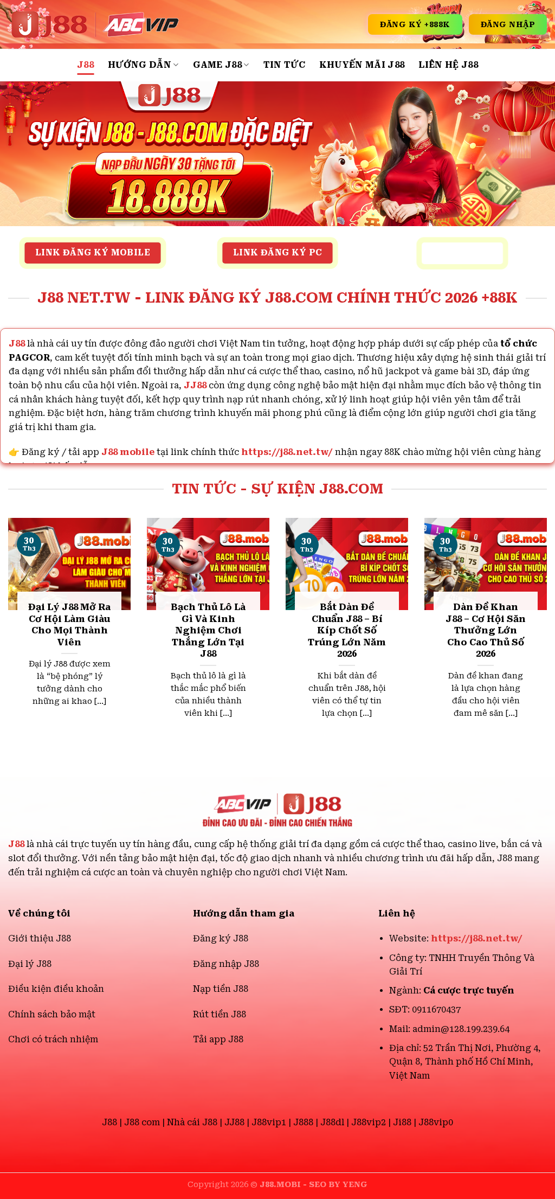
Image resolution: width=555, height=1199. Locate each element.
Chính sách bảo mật (51, 1014)
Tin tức (284, 65)
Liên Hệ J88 (448, 65)
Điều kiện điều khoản (56, 989)
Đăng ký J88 (220, 938)
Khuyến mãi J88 (361, 65)
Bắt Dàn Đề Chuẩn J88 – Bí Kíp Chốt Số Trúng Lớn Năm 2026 (347, 630)
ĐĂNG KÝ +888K (415, 24)
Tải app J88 (218, 1039)
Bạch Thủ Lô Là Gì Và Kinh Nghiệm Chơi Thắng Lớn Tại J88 (208, 630)
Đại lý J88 (29, 964)
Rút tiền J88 (219, 1014)
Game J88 (217, 65)
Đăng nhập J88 (226, 964)
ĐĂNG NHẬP (508, 24)
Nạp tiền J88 (220, 989)
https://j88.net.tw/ (287, 452)
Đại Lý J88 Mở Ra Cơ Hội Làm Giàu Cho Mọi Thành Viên (69, 624)
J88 (85, 65)
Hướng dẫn (139, 65)
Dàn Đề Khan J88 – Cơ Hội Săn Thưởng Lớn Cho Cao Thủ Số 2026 (486, 630)
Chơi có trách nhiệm (53, 1039)
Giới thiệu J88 (39, 938)
